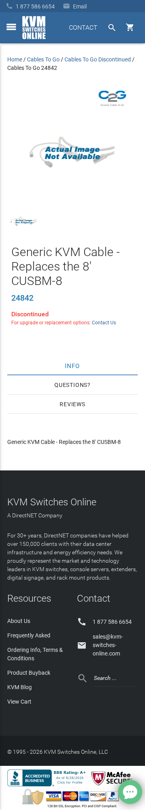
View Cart (19, 701)
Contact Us (104, 323)
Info (73, 365)
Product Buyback (28, 673)
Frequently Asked (28, 635)
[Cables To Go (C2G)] (112, 104)
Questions (70, 385)
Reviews (72, 404)
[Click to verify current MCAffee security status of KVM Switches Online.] (113, 786)
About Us (18, 621)
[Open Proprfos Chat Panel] (130, 792)
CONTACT (83, 27)
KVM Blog (19, 687)
